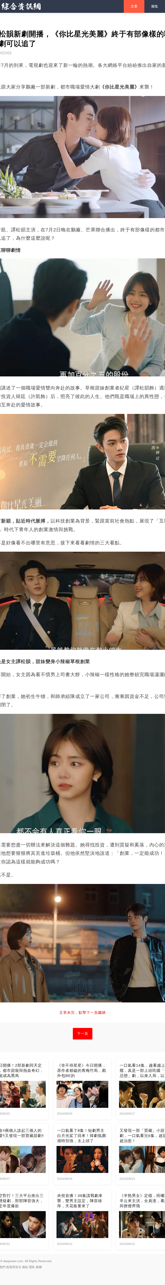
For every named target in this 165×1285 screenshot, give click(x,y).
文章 (134, 6)
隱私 (32, 1267)
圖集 (154, 6)
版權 (39, 1267)
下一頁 (82, 1033)
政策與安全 (13, 1267)
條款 (25, 1267)
